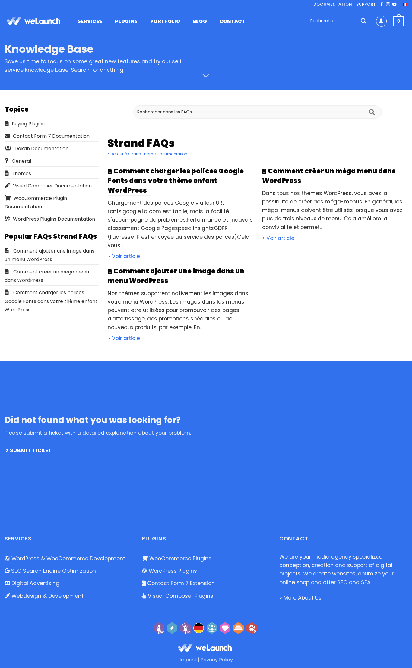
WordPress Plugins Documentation (54, 219)
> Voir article (124, 256)
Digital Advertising (34, 583)
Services (90, 21)
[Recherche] (363, 21)
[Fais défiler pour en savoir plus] (206, 76)
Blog (200, 21)
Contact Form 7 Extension (180, 583)
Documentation (332, 4)
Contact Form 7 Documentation (51, 136)
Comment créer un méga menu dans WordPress (47, 276)
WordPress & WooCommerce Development (67, 558)
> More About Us (300, 597)
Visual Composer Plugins (179, 596)
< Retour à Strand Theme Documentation (147, 154)
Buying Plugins (28, 123)
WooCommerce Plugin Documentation (36, 202)
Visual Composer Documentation (52, 185)
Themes (21, 173)
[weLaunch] (35, 21)
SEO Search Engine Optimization (53, 571)
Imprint (188, 659)
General (21, 161)
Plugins (126, 21)
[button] (381, 21)
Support (366, 4)
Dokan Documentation (41, 148)
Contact (232, 21)
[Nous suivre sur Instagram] (388, 4)
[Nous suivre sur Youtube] (394, 4)
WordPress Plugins (172, 571)
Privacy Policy (217, 659)
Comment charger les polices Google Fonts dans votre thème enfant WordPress (51, 301)
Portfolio (165, 21)
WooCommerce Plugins (179, 558)
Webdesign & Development (47, 596)
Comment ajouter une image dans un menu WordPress (49, 255)
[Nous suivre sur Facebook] (382, 4)
